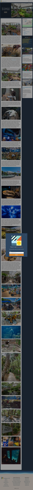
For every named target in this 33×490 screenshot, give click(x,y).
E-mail (10, 251)
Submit (16, 254)
